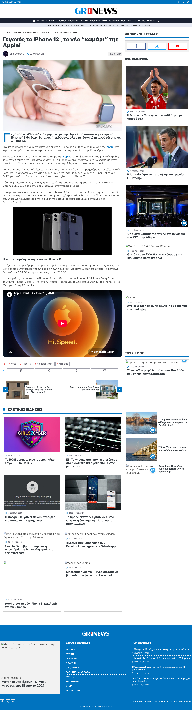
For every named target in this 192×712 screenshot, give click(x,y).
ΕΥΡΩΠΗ (50, 21)
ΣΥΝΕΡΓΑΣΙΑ (135, 25)
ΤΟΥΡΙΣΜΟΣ (114, 21)
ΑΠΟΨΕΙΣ (151, 21)
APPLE (13, 364)
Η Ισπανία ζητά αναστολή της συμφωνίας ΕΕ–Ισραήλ (161, 658)
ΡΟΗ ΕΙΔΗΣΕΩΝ (137, 59)
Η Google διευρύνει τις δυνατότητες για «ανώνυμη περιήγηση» (30, 518)
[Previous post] (5, 390)
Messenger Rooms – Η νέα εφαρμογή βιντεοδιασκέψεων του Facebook (92, 573)
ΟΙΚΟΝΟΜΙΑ (95, 21)
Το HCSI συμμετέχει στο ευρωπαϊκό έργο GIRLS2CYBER (30, 461)
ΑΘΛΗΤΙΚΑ (94, 25)
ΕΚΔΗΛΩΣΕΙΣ (73, 690)
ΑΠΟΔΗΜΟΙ (73, 21)
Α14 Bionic (63, 364)
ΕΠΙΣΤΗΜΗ (46, 25)
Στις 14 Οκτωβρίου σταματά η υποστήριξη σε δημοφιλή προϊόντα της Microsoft (29, 549)
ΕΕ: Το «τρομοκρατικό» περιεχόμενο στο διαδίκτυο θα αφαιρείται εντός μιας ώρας (91, 463)
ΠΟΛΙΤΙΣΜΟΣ (79, 25)
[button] (158, 20)
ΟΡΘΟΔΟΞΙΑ (66, 25)
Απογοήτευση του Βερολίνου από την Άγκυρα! (84, 388)
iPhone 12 (26, 364)
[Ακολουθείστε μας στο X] (8, 701)
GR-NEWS (89, 706)
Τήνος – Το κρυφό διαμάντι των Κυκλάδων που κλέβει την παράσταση (156, 372)
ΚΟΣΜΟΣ (62, 21)
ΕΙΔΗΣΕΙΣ (18, 32)
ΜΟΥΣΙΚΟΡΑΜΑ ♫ (128, 21)
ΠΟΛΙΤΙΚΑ (84, 21)
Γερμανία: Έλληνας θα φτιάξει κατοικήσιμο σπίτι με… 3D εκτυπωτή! (39, 390)
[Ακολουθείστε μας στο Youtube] (13, 701)
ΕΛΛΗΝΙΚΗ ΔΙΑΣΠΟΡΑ (78, 672)
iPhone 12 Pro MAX (44, 364)
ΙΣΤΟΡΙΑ (56, 25)
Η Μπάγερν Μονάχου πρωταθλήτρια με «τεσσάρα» (160, 649)
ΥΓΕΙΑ (104, 21)
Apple (110, 146)
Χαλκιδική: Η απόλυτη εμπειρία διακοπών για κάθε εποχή (171, 469)
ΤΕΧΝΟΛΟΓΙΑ (115, 54)
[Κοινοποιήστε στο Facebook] (20, 370)
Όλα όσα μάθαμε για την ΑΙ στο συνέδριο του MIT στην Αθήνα (159, 668)
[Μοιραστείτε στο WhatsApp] (76, 370)
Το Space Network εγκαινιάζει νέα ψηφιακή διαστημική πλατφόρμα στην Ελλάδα (90, 520)
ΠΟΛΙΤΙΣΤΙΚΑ (105, 25)
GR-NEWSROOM (17, 54)
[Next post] (119, 390)
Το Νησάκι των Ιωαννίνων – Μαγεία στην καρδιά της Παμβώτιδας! (173, 422)
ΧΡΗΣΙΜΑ (146, 25)
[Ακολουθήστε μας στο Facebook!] (178, 2)
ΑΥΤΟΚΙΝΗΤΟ (122, 25)
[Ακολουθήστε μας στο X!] (183, 2)
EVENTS (141, 21)
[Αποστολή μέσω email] (104, 370)
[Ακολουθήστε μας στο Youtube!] (188, 2)
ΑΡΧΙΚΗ (34, 20)
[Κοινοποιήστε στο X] (48, 370)
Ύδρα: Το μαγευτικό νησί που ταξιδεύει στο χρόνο (172, 448)
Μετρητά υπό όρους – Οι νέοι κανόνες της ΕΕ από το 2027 (23, 683)
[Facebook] (136, 46)
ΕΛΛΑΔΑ (41, 21)
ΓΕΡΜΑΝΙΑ (72, 658)
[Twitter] (157, 46)
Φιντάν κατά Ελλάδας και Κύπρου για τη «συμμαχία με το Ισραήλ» (155, 256)
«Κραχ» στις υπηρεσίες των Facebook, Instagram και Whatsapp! (91, 544)
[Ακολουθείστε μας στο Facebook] (2, 701)
